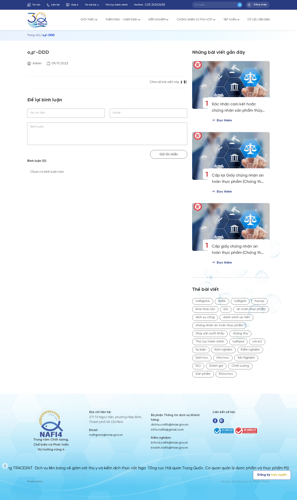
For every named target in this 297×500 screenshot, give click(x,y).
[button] (5, 466)
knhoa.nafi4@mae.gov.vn (169, 442)
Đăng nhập (260, 4)
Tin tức (36, 4)
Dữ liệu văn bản (259, 19)
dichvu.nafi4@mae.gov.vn (170, 424)
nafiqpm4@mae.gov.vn (106, 435)
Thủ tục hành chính (116, 4)
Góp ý (74, 4)
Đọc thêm (224, 120)
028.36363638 (155, 4)
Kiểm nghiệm (156, 19)
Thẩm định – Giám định (121, 19)
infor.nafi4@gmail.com (167, 429)
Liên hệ (55, 4)
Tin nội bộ (90, 4)
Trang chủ (33, 35)
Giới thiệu (87, 19)
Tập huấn (229, 19)
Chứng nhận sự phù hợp (194, 19)
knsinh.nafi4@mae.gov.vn (169, 447)
